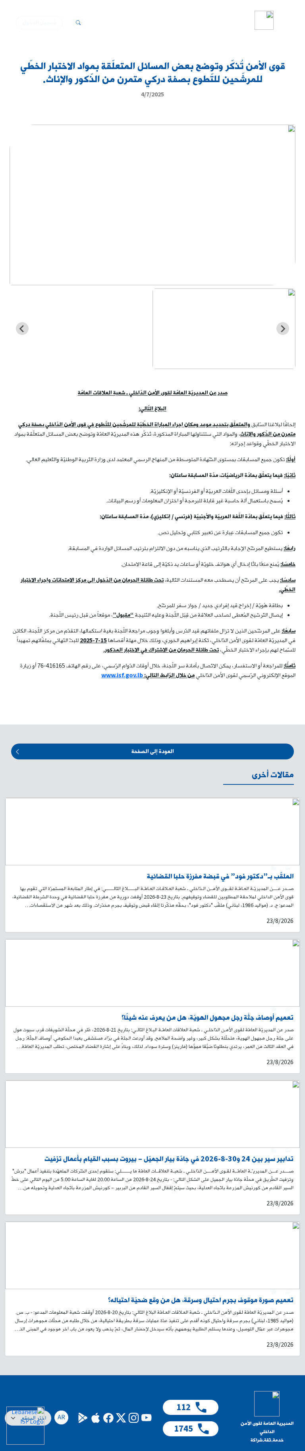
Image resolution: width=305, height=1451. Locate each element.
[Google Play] (82, 1418)
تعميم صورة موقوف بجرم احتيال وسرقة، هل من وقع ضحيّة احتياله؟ (200, 1300)
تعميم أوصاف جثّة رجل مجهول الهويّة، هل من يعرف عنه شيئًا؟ (207, 1018)
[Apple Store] (95, 1418)
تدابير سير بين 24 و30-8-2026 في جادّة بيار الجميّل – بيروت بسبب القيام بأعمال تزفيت (168, 1159)
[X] (121, 1418)
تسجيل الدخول (39, 22)
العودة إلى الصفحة (152, 751)
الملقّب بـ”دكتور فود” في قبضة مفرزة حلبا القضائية (220, 877)
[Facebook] (108, 1418)
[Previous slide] (282, 328)
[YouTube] (146, 1418)
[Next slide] (22, 328)
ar (61, 1417)
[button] (284, 20)
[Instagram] (133, 1418)
